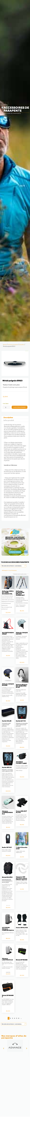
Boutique (5, 344)
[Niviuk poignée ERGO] (15, 375)
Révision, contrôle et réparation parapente (15, 538)
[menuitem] (15, 12)
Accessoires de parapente (13, 344)
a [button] (26, 3)
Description (8, 417)
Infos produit (9, 420)
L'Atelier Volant (15, 552)
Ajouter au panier (20, 407)
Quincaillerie (21, 344)
